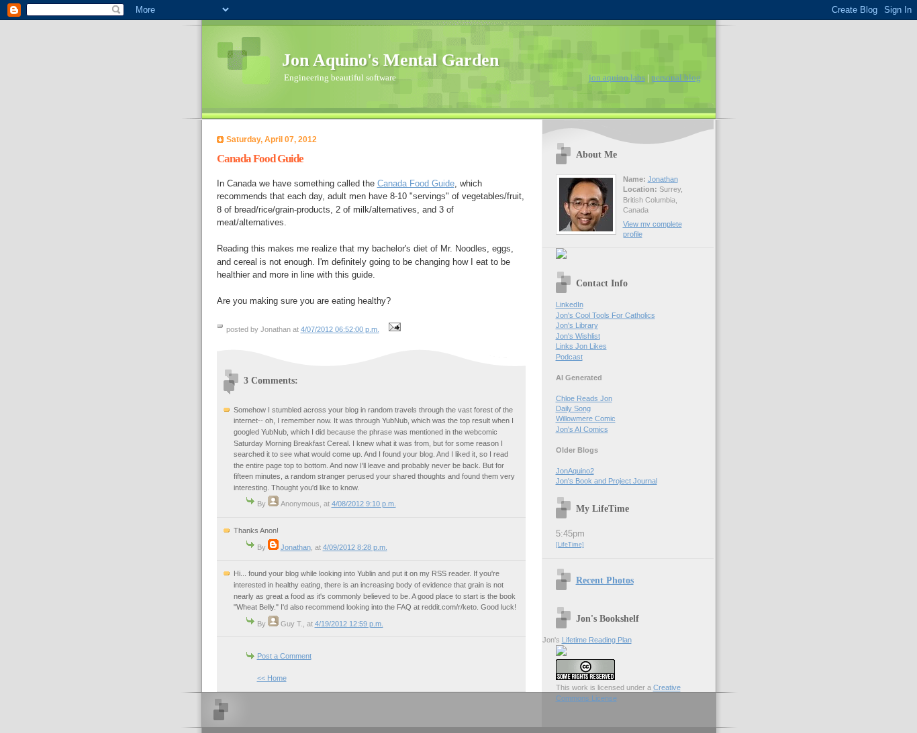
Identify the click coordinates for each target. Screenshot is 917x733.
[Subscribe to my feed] (561, 256)
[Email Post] (393, 329)
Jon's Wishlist (578, 336)
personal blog (676, 77)
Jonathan (296, 547)
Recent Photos (605, 580)
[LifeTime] (570, 544)
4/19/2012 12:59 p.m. (349, 624)
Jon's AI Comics (582, 429)
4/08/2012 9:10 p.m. (364, 504)
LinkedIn (569, 304)
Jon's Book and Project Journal (606, 481)
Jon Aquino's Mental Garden (390, 60)
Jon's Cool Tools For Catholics (605, 315)
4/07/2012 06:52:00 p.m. (340, 329)
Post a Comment (284, 656)
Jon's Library (577, 325)
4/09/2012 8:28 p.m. (355, 547)
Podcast (569, 357)
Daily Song (573, 408)
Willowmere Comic (586, 418)
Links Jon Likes (581, 346)
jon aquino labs (617, 77)
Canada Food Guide (415, 183)
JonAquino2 (575, 471)
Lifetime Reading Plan (597, 640)
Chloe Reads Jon (584, 398)
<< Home (272, 678)
